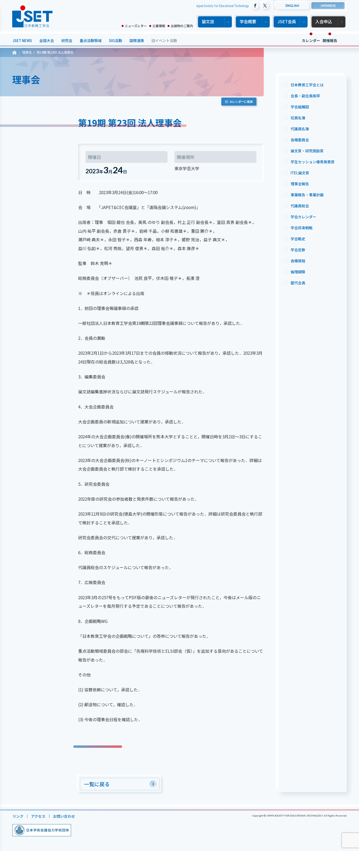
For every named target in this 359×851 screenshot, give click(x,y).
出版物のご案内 (182, 25)
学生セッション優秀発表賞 (313, 162)
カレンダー (311, 40)
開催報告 (329, 40)
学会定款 (298, 250)
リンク (17, 816)
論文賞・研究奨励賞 (307, 151)
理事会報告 (300, 184)
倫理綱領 (298, 272)
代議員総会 (300, 206)
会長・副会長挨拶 (305, 96)
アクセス (38, 816)
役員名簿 (298, 118)
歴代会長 (298, 283)
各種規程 (298, 261)
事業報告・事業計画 (307, 195)
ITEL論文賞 (300, 173)
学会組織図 (300, 107)
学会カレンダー (303, 217)
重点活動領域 (90, 40)
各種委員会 (300, 140)
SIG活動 (115, 40)
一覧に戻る (97, 784)
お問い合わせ (64, 816)
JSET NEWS (22, 40)
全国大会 (46, 40)
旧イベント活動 (164, 40)
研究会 (66, 40)
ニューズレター (136, 25)
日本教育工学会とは (307, 85)
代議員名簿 (300, 129)
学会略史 (298, 239)
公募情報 (158, 25)
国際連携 (136, 40)
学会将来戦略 (302, 228)
